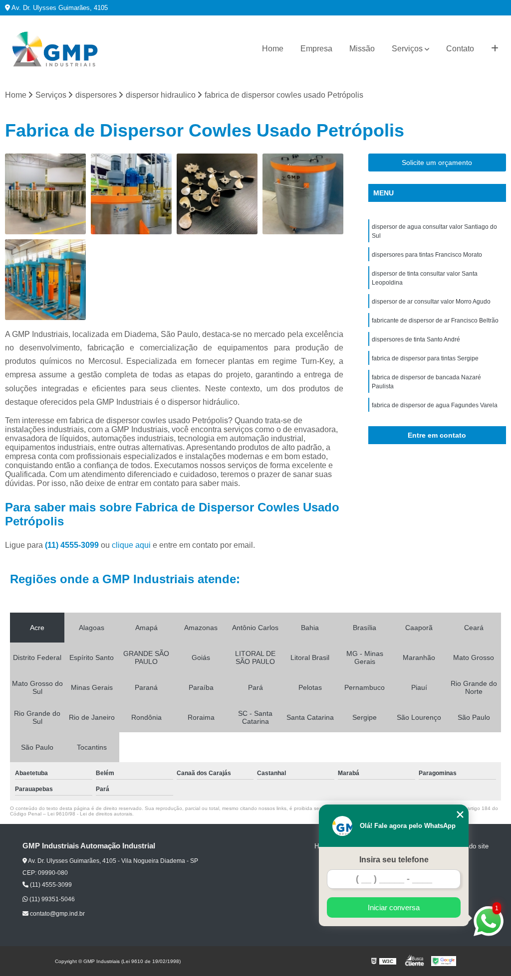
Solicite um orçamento (437, 162)
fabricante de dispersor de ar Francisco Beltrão (435, 320)
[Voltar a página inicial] (55, 49)
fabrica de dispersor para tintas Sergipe (425, 358)
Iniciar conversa (394, 907)
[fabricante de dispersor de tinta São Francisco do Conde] (302, 194)
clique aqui (131, 545)
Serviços (407, 48)
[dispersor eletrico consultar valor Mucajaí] (131, 194)
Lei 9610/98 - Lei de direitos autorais (89, 813)
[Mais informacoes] (495, 49)
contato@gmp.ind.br (56, 913)
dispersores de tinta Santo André (416, 339)
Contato (460, 48)
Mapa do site (470, 846)
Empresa (316, 48)
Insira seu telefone (394, 859)
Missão (362, 48)
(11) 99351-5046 (51, 899)
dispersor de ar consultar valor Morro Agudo (431, 301)
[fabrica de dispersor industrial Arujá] (45, 194)
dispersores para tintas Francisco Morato (427, 254)
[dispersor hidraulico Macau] (217, 194)
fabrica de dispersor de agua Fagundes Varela (435, 405)
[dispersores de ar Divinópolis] (45, 279)
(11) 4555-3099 (73, 545)
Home (272, 48)
